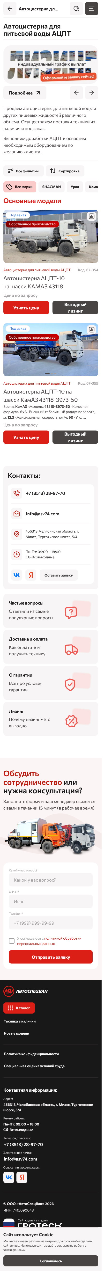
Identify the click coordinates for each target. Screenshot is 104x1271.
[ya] (30, 575)
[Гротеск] (32, 1224)
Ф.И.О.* (14, 892)
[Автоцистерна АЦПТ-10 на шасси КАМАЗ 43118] (50, 236)
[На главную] (50, 991)
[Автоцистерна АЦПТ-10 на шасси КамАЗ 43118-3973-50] (50, 383)
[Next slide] (91, 92)
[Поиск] (76, 8)
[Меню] (91, 8)
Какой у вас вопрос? (23, 870)
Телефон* (16, 913)
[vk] (16, 575)
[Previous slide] (76, 92)
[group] (50, 64)
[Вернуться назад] (9, 8)
